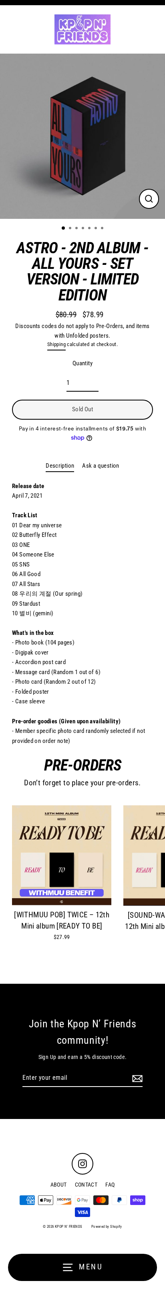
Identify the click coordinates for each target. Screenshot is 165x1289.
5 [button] (90, 229)
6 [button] (97, 229)
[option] (82, 136)
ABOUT (58, 1184)
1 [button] (64, 228)
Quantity (82, 363)
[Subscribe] (136, 1078)
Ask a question (100, 465)
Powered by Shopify (106, 1227)
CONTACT (86, 1184)
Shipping (56, 344)
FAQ (110, 1184)
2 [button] (71, 229)
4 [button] (84, 229)
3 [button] (77, 229)
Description (60, 465)
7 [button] (103, 229)
